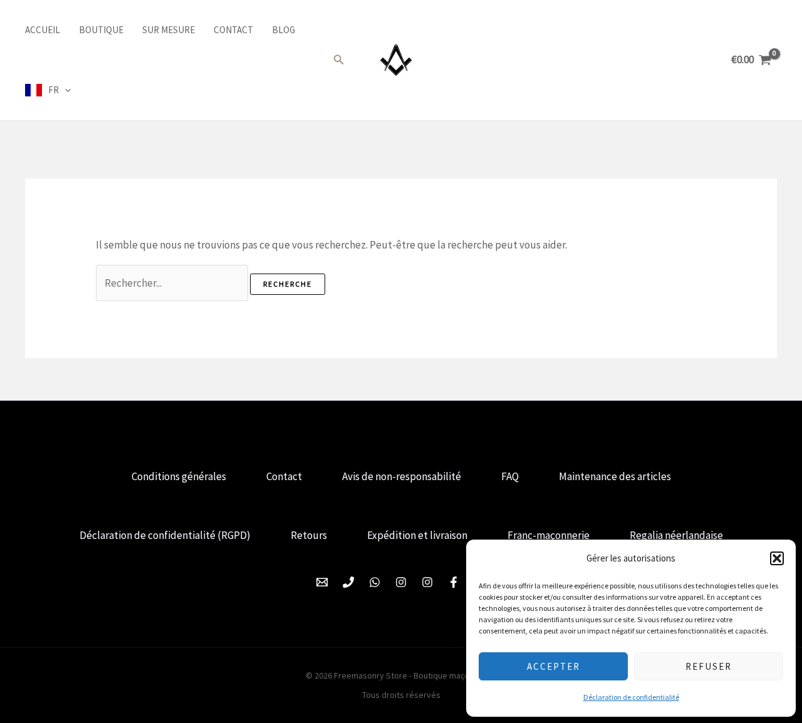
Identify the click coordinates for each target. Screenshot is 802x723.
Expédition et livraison (417, 535)
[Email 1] (322, 582)
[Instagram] (401, 582)
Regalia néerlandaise (676, 535)
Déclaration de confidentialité (631, 697)
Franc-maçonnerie (549, 535)
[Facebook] (453, 582)
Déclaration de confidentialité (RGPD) (165, 535)
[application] (65, 90)
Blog (283, 30)
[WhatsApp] (374, 582)
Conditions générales (179, 476)
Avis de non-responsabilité (401, 476)
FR (53, 90)
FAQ (510, 476)
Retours (309, 535)
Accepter (553, 666)
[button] (777, 558)
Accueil (42, 30)
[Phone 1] (348, 582)
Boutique (101, 30)
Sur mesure (168, 30)
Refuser (708, 666)
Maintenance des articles (615, 476)
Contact (233, 30)
